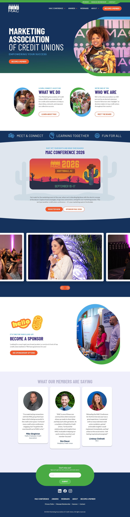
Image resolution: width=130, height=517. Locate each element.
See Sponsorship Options (24, 353)
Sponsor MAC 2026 (74, 209)
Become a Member (112, 8)
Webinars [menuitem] (65, 499)
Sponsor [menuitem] (86, 2)
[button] (62, 287)
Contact (82, 504)
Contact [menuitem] (112, 2)
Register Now (54, 209)
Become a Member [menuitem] (88, 499)
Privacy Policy (49, 504)
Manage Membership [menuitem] (98, 2)
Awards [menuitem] (55, 499)
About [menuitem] (75, 499)
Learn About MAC (49, 114)
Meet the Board (104, 114)
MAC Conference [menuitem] (42, 499)
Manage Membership (63, 504)
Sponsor (75, 504)
